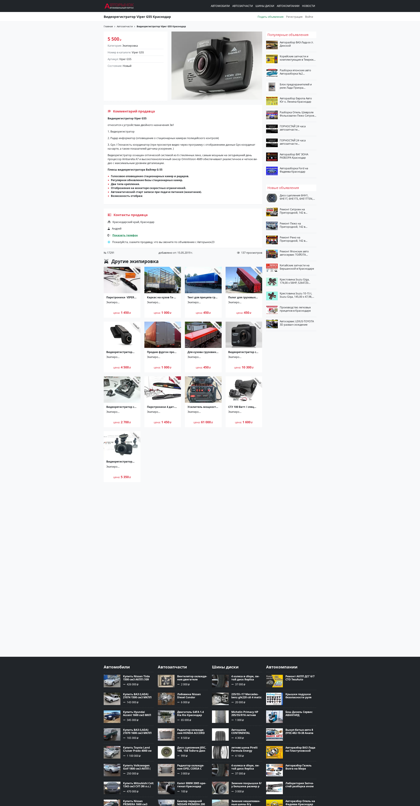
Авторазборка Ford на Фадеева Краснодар (294, 170)
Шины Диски (264, 6)
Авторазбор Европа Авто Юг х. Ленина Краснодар (296, 100)
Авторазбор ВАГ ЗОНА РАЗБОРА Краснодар (294, 156)
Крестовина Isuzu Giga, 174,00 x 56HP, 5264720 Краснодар (294, 281)
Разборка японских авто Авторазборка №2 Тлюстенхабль (295, 72)
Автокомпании (288, 6)
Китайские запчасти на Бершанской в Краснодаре (297, 267)
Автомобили (220, 6)
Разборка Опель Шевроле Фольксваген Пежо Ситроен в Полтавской (298, 114)
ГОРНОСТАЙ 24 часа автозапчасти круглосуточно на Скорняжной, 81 (293, 142)
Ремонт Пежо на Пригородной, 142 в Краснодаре (292, 225)
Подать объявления (271, 17)
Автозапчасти (242, 6)
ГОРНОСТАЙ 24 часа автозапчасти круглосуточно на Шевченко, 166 (293, 128)
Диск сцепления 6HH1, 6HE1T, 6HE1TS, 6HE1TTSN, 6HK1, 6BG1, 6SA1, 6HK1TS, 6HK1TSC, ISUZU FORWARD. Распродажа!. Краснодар (297, 197)
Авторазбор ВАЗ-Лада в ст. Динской (297, 44)
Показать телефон (125, 235)
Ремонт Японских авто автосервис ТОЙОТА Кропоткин (294, 253)
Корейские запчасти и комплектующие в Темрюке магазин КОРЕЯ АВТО (297, 58)
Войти (309, 17)
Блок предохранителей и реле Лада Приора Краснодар (296, 86)
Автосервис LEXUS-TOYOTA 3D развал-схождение (297, 323)
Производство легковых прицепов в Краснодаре (295, 309)
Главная (108, 26)
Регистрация (294, 17)
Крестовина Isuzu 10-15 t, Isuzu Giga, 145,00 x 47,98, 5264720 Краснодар (296, 295)
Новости (308, 6)
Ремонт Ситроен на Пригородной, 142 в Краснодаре (292, 211)
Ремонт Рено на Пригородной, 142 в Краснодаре (292, 239)
